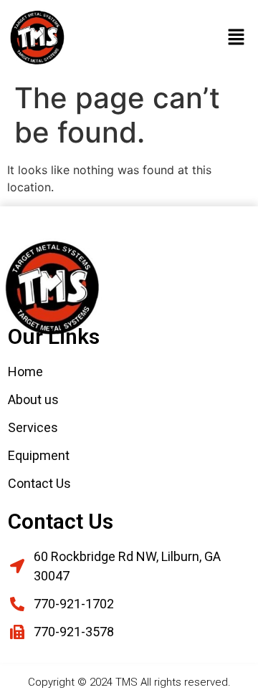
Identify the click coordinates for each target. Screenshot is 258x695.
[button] (236, 37)
